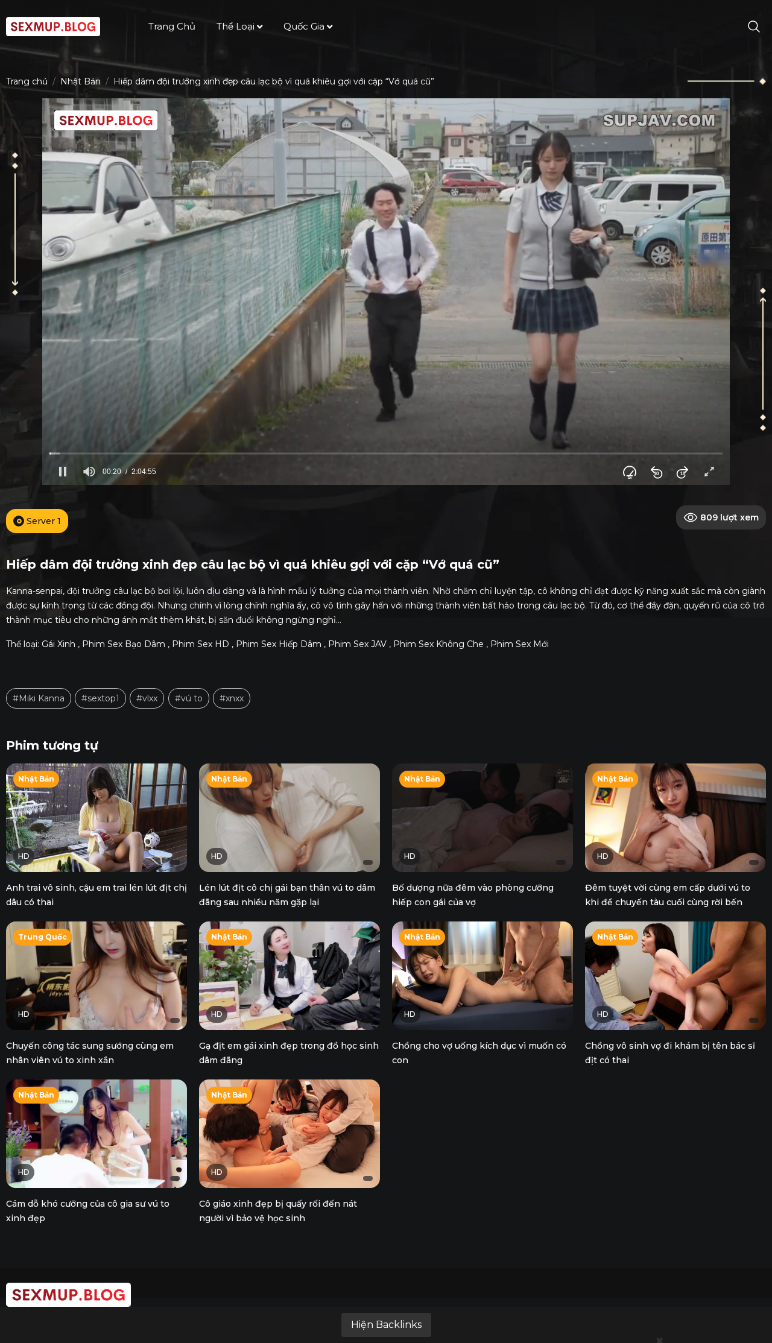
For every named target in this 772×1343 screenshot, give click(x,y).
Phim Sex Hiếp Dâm (278, 644)
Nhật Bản (80, 81)
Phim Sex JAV (357, 644)
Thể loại (236, 26)
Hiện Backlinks (386, 1324)
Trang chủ (171, 26)
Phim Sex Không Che (438, 644)
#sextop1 (100, 698)
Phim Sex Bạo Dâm (123, 644)
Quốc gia (303, 26)
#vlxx (146, 698)
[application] (386, 291)
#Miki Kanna (39, 698)
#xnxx (232, 698)
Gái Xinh (58, 644)
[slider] (386, 453)
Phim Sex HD (200, 644)
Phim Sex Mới (519, 644)
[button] (62, 471)
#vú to (189, 698)
